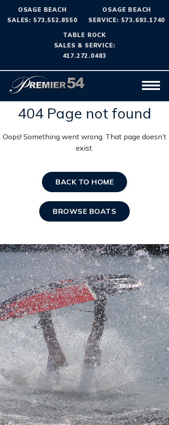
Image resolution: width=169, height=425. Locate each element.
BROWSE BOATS (84, 211)
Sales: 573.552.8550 (42, 20)
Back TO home (84, 181)
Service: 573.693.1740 (126, 20)
